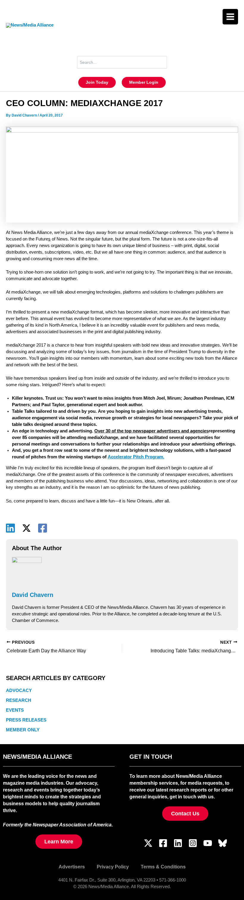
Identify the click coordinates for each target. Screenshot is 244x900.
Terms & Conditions (163, 866)
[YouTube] (207, 843)
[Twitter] (148, 843)
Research (18, 700)
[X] (26, 528)
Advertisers (72, 866)
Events (15, 710)
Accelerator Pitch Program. (136, 456)
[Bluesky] (222, 843)
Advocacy (19, 690)
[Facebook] (42, 528)
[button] (97, 82)
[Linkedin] (10, 528)
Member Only (23, 729)
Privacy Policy (113, 866)
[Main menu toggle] (230, 16)
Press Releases (26, 720)
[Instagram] (192, 843)
